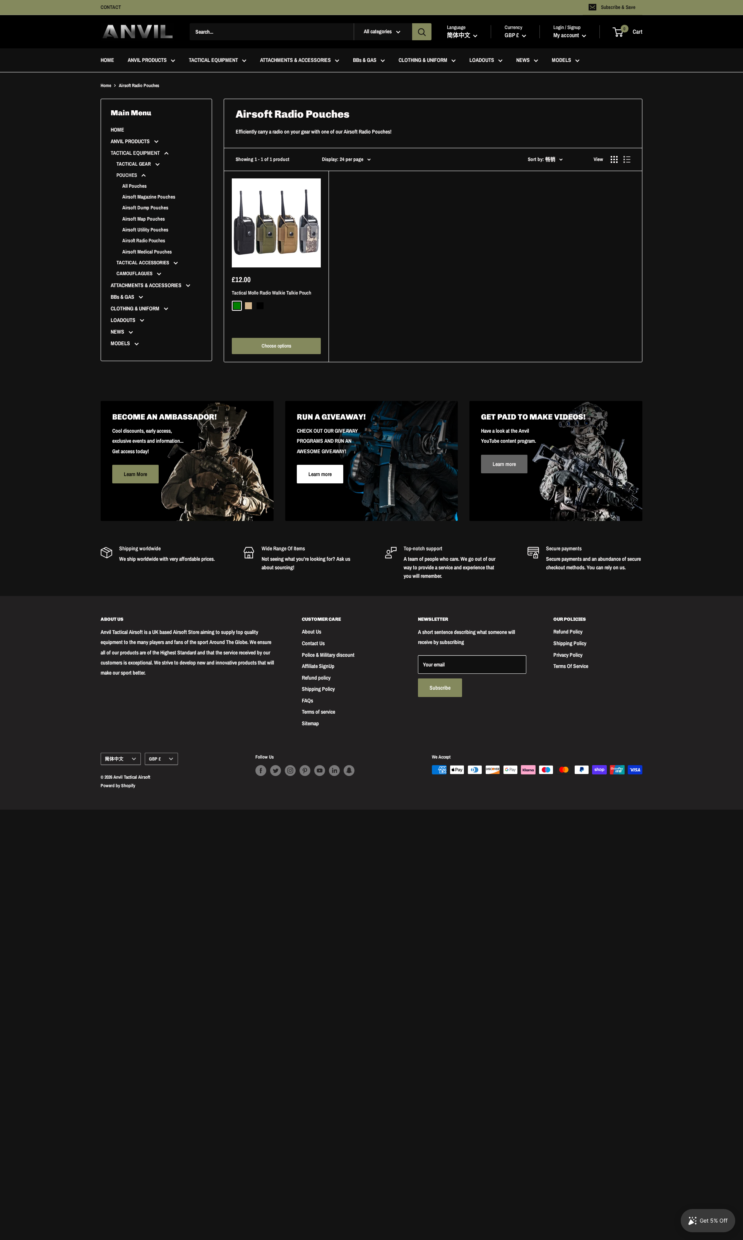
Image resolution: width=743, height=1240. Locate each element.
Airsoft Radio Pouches (143, 240)
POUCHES (127, 175)
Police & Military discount (328, 654)
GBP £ (155, 759)
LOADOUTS (481, 60)
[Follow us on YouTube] (319, 770)
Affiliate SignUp (318, 666)
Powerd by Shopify (118, 786)
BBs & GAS (365, 60)
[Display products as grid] (614, 159)
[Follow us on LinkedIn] (334, 770)
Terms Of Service (570, 666)
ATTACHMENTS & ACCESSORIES (295, 60)
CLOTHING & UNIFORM (423, 60)
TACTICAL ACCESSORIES (143, 262)
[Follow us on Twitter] (275, 770)
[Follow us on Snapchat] (349, 770)
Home (106, 85)
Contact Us (313, 643)
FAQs (307, 700)
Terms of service (318, 711)
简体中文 (114, 759)
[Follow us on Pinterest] (305, 770)
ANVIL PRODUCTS (147, 60)
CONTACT (111, 7)
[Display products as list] (626, 159)
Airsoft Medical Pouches (147, 251)
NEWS (523, 60)
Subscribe (440, 687)
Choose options (276, 346)
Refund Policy (567, 631)
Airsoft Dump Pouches (145, 207)
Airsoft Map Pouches (143, 219)
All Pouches (134, 186)
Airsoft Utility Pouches (145, 229)
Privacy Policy (567, 654)
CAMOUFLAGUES (135, 273)
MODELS (561, 60)
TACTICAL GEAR (134, 164)
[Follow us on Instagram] (290, 770)
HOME (107, 60)
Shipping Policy (318, 688)
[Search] (421, 31)
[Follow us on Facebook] (260, 770)
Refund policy (316, 677)
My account (566, 35)
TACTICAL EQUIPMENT (213, 60)
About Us (311, 631)
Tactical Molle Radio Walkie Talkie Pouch (271, 292)
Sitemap (310, 723)
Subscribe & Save (618, 7)
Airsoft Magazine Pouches (148, 197)
